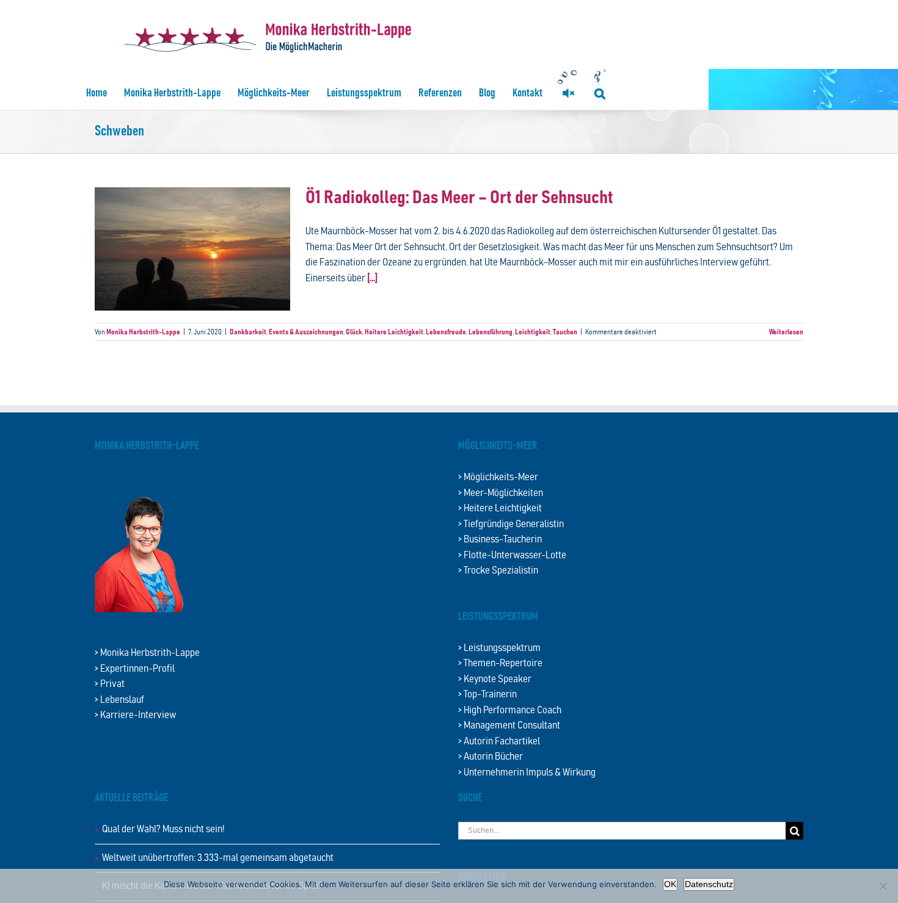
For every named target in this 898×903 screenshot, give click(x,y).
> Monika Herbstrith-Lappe (147, 653)
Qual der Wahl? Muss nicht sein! (163, 829)
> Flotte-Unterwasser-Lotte (512, 555)
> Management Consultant (509, 726)
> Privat (110, 684)
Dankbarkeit (248, 332)
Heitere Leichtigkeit (394, 332)
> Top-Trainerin (487, 694)
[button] (599, 93)
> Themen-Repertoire (500, 663)
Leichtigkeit (532, 332)
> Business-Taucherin (500, 539)
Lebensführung (491, 332)
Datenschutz (709, 884)
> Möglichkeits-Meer (498, 477)
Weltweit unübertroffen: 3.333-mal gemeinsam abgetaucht (218, 858)
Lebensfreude (446, 332)
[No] (883, 886)
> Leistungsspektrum (499, 648)
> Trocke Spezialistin (498, 571)
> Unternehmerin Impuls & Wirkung (527, 773)
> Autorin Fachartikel (499, 741)
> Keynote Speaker (494, 679)
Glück (354, 332)
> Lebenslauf (119, 700)
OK (670, 884)
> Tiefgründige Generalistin (511, 524)
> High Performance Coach (509, 710)
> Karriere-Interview (135, 715)
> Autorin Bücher (490, 757)
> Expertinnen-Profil (135, 669)
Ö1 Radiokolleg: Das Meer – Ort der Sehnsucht (459, 198)
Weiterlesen (786, 332)
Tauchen (565, 332)
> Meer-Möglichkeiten (500, 493)
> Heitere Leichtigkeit (500, 508)
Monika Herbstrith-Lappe (143, 332)
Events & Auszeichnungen (306, 332)
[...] (372, 278)
